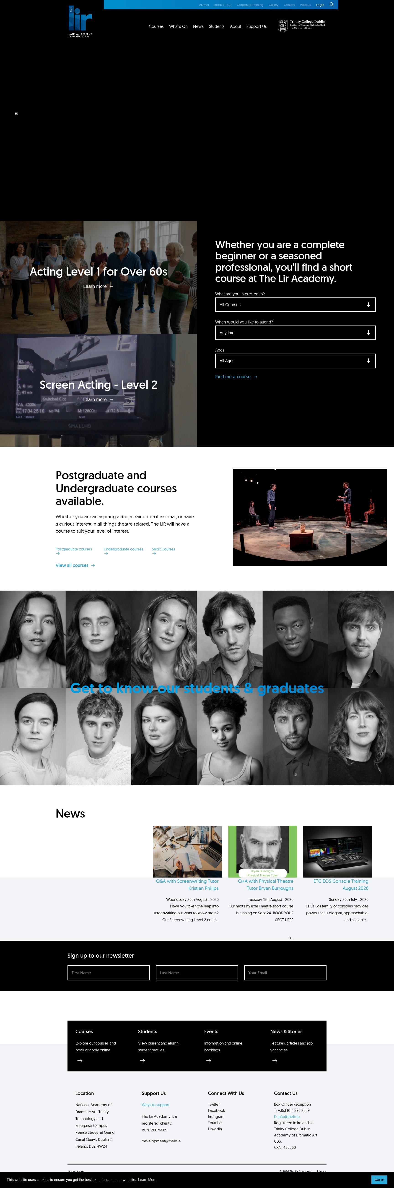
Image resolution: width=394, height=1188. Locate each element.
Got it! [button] (379, 1180)
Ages (219, 350)
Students (217, 26)
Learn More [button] (147, 1180)
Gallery (273, 5)
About (235, 26)
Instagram (216, 1116)
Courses (156, 26)
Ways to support (155, 1104)
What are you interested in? (240, 294)
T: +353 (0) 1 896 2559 (292, 1110)
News (198, 26)
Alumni (204, 5)
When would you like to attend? (244, 322)
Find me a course (233, 376)
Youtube (215, 1122)
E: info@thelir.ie (287, 1116)
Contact (289, 5)
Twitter (214, 1104)
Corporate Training (250, 5)
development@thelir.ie (161, 1140)
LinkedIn (215, 1128)
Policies (305, 5)
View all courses (73, 565)
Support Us (256, 26)
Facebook (216, 1110)
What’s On (178, 26)
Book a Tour (222, 5)
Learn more (95, 286)
